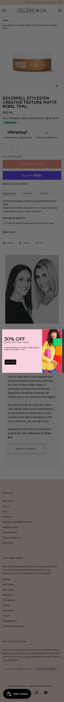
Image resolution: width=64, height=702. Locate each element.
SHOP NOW (10, 362)
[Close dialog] (59, 331)
